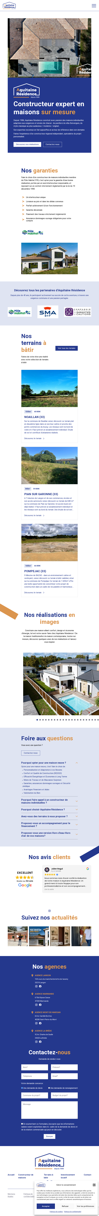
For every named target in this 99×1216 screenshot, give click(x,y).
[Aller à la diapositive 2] (40, 720)
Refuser (65, 1206)
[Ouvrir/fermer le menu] (94, 5)
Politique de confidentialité (72, 1212)
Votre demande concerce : (32, 1083)
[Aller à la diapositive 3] (43, 720)
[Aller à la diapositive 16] (80, 720)
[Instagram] (36, 986)
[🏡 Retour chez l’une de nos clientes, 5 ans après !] (81, 936)
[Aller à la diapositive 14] (75, 720)
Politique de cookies (56, 1212)
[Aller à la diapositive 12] (69, 720)
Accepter (46, 1206)
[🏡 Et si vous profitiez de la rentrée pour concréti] (39, 936)
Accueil (11, 1175)
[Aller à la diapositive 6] (51, 720)
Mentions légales (11, 1195)
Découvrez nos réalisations (27, 144)
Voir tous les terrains (66, 348)
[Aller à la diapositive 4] (46, 720)
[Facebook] (40, 986)
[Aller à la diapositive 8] (57, 720)
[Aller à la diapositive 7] (54, 720)
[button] (94, 1185)
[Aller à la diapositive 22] (98, 720)
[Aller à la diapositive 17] (83, 720)
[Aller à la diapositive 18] (86, 720)
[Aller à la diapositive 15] (77, 720)
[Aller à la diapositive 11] (66, 720)
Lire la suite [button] (50, 889)
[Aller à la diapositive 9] (60, 720)
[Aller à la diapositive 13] (72, 720)
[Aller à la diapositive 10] (63, 720)
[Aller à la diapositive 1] (37, 720)
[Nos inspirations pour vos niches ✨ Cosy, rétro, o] (60, 936)
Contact (87, 1175)
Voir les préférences (85, 1206)
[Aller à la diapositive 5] (49, 720)
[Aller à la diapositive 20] (92, 720)
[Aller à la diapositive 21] (95, 720)
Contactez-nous (52, 144)
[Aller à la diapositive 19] (89, 720)
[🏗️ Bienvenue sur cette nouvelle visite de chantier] (18, 936)
